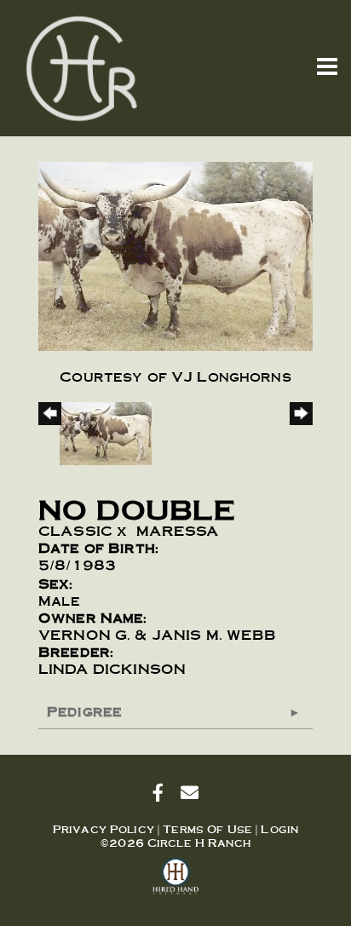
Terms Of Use (207, 829)
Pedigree (84, 711)
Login (279, 829)
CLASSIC (75, 530)
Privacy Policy (103, 829)
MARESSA (178, 530)
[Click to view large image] (175, 253)
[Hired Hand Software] (175, 883)
